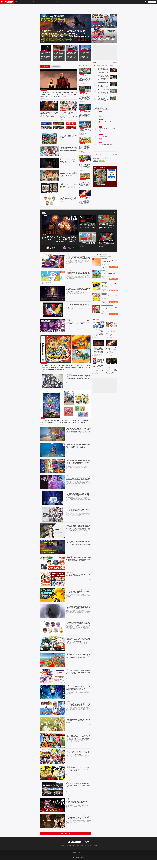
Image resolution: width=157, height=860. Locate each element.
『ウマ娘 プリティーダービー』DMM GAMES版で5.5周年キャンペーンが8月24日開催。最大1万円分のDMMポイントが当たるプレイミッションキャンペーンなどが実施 (68, 149)
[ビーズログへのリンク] (82, 852)
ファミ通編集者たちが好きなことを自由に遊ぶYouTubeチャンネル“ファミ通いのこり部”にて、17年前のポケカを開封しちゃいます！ (78, 772)
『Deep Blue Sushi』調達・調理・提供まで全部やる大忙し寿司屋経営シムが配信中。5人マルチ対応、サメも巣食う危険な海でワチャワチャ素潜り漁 (78, 446)
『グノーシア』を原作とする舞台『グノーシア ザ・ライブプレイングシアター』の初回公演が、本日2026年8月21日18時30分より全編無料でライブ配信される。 (78, 692)
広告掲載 (95, 845)
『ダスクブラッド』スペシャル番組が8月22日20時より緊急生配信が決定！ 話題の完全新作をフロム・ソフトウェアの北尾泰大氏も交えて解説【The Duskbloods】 (65, 34)
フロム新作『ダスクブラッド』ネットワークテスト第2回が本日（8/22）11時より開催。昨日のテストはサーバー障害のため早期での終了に (78, 290)
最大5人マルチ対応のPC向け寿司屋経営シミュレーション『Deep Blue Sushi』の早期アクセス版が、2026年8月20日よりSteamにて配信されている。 (78, 449)
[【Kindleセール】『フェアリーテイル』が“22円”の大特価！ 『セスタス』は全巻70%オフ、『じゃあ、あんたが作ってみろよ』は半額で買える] (111, 325)
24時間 (98, 65)
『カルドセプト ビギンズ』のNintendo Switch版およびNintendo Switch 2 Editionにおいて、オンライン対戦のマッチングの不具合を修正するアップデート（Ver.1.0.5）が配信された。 (78, 821)
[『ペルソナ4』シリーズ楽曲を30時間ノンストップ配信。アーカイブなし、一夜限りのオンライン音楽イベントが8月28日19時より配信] (52, 595)
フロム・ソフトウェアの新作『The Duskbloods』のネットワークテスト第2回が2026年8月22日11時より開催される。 (78, 293)
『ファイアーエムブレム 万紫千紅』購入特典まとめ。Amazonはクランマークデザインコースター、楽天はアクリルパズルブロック (97, 369)
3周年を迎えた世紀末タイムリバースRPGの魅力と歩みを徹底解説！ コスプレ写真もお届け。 (78, 720)
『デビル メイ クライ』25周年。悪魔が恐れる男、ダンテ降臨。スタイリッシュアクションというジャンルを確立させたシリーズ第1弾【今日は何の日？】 (58, 94)
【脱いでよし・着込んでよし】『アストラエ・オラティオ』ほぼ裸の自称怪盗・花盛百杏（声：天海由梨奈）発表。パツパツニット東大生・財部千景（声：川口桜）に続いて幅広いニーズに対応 (78, 527)
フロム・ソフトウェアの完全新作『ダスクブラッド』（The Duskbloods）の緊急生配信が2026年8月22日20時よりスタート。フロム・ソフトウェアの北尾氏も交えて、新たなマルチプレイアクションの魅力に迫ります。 (78, 546)
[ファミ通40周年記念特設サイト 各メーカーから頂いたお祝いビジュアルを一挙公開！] (52, 579)
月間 (106, 65)
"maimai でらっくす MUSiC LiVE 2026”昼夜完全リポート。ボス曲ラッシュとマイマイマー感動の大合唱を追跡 (78, 785)
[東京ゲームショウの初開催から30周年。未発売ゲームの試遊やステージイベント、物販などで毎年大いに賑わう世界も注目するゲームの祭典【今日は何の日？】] (52, 381)
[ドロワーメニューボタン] (2, 2)
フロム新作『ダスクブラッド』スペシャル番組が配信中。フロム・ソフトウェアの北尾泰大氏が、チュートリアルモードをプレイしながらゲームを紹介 (49, 114)
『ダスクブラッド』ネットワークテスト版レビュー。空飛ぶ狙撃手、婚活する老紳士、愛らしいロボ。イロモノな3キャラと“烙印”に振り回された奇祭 (97, 350)
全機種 (94, 158)
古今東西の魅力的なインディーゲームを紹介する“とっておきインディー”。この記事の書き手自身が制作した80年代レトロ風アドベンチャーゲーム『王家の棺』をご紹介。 (78, 277)
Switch (23, 1)
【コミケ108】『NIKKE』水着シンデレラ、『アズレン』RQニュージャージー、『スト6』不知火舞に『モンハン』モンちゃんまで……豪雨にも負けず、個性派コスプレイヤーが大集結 (68, 115)
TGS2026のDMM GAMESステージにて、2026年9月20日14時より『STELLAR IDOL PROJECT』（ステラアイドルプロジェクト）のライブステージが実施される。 (78, 325)
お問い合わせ (62, 845)
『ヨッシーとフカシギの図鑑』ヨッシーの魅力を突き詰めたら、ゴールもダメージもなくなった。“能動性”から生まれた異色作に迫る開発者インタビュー (84, 148)
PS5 (26, 1)
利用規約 (77, 845)
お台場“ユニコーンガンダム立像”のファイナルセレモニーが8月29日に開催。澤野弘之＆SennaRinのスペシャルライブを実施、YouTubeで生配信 (78, 801)
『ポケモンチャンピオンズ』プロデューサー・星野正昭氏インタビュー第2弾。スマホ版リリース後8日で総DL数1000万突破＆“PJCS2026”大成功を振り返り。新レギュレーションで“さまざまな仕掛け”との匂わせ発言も (71, 55)
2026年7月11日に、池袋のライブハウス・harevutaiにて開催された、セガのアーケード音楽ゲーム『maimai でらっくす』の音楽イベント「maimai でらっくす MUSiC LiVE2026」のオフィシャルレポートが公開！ (78, 788)
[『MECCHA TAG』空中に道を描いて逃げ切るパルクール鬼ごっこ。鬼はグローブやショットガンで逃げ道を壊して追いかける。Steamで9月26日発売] (52, 660)
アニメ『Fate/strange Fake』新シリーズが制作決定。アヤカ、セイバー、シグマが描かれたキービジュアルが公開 (106, 243)
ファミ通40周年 (70, 572)
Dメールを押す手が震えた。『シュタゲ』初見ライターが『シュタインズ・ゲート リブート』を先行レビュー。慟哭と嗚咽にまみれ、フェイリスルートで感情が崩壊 (85, 78)
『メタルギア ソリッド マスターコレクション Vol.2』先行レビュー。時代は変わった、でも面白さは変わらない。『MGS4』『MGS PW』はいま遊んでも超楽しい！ (111, 369)
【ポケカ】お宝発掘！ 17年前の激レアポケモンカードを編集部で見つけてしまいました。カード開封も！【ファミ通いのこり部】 (78, 769)
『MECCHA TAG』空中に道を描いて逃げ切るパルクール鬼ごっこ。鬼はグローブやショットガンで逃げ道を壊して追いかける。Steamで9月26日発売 (78, 656)
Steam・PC (95, 160)
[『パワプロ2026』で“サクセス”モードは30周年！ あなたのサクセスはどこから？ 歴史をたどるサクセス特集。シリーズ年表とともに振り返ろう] (85, 176)
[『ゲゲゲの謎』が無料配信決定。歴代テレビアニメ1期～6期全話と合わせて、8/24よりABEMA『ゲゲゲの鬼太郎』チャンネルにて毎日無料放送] (52, 611)
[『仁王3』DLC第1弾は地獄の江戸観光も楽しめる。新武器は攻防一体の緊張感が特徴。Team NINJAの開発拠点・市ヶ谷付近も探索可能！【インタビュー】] (85, 107)
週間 (103, 65)
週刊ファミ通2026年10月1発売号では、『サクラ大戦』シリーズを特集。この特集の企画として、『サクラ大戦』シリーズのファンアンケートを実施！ (78, 675)
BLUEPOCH (68, 722)
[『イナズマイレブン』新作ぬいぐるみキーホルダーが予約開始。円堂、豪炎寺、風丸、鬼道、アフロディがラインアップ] (49, 200)
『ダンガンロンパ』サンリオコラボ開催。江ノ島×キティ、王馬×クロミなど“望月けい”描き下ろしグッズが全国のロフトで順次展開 (78, 511)
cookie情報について (88, 845)
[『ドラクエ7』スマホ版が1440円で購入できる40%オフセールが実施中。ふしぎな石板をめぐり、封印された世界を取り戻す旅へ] (49, 138)
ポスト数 (111, 65)
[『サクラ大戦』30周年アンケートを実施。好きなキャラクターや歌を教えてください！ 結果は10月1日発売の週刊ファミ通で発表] (104, 35)
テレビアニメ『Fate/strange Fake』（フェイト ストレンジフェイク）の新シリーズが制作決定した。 (78, 309)
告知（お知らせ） (70, 733)
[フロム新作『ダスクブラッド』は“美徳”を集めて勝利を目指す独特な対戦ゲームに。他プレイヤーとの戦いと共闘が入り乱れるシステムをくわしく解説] (58, 48)
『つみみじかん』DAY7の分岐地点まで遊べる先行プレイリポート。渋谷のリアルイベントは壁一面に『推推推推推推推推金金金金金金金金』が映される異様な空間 (78, 478)
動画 (51, 1)
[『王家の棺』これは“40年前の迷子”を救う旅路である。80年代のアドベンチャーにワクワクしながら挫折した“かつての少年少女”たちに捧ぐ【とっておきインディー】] (87, 237)
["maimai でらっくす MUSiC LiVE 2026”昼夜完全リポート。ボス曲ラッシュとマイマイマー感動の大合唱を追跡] (52, 789)
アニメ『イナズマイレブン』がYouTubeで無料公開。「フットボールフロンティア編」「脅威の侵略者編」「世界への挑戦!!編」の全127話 (68, 174)
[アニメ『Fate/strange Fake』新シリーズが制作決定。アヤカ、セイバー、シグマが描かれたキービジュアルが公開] (106, 237)
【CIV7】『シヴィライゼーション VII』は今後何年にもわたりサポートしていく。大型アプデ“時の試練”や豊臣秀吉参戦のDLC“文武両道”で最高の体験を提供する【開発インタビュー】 (85, 96)
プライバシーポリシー (70, 845)
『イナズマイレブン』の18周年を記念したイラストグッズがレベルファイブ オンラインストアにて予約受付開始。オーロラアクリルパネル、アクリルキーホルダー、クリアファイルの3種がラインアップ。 (78, 261)
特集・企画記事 (56, 1)
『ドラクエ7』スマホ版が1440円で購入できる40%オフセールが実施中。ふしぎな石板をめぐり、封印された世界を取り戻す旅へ (68, 136)
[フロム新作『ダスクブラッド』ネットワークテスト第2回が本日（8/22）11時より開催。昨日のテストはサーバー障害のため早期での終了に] (52, 293)
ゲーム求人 (43, 1)
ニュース (47, 1)
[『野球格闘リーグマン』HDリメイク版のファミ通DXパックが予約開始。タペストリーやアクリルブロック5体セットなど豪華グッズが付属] (65, 404)
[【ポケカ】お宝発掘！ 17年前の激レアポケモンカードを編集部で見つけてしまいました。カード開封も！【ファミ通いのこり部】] (52, 773)
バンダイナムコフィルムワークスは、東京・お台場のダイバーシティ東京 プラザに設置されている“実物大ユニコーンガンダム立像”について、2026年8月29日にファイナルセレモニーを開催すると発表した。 (78, 805)
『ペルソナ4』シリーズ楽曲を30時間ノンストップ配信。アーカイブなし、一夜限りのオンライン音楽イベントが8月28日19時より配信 (78, 591)
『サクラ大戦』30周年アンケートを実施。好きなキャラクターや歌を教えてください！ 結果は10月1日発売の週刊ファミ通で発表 (104, 39)
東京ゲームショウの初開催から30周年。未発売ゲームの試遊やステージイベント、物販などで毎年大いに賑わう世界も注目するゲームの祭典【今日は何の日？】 (78, 377)
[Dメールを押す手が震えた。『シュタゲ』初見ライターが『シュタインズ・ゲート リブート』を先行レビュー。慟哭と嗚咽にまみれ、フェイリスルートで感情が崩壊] (85, 71)
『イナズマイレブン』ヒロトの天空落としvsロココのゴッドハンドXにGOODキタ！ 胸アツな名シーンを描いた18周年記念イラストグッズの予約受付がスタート (78, 257)
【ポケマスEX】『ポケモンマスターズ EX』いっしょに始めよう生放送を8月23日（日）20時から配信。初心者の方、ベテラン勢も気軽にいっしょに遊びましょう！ (78, 737)
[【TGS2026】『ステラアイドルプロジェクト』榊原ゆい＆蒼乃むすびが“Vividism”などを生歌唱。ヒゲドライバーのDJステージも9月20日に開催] (52, 326)
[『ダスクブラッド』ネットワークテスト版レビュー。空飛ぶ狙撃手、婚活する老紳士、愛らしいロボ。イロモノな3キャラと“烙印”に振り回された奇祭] (98, 343)
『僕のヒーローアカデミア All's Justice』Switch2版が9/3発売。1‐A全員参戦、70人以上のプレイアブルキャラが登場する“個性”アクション (78, 640)
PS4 (110, 158)
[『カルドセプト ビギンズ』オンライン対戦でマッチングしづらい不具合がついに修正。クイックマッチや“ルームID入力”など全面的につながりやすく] (52, 821)
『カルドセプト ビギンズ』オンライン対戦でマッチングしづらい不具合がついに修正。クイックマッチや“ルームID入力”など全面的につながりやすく (78, 817)
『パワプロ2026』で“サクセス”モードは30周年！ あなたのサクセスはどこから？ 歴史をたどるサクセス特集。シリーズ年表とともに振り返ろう (85, 183)
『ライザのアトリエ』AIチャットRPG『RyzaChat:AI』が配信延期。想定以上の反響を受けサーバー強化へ (85, 131)
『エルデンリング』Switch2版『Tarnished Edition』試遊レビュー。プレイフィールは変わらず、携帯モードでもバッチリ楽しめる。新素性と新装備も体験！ (84, 166)
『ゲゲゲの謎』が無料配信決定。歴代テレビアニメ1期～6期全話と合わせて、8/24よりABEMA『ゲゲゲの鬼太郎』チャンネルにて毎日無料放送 (78, 607)
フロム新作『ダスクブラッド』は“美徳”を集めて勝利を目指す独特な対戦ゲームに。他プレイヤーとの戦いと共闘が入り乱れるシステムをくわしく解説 (58, 55)
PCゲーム (29, 1)
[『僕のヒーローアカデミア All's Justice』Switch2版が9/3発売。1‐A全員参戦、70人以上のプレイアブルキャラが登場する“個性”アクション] (52, 643)
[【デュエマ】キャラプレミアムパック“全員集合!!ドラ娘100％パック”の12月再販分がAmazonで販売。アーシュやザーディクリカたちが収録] (52, 756)
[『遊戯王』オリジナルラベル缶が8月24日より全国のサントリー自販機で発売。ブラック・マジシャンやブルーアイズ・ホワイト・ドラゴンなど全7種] (49, 188)
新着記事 (56, 67)
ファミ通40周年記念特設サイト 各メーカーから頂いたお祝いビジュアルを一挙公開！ (78, 575)
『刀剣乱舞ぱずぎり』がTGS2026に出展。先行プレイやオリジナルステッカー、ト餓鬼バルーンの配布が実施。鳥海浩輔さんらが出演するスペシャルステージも (78, 624)
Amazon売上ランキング (99, 255)
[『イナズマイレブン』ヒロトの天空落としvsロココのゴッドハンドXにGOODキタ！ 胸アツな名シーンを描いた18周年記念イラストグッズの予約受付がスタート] (52, 261)
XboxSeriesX (101, 160)
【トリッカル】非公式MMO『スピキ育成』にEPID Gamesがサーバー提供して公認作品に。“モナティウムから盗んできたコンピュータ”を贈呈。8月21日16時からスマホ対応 (103, 91)
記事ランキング (97, 62)
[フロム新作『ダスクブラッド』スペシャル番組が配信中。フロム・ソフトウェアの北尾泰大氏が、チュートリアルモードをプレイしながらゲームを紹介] (49, 106)
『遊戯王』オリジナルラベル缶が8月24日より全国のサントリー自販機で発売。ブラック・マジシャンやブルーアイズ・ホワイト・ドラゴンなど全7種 (68, 186)
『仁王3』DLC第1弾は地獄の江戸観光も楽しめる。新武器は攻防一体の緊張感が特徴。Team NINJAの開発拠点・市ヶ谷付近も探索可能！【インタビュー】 (85, 114)
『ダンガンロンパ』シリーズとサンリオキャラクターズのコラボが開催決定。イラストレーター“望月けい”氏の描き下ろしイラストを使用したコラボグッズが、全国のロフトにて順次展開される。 (78, 514)
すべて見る (115, 62)
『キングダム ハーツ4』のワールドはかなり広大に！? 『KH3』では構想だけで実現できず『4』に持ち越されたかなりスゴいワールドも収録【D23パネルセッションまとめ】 (84, 200)
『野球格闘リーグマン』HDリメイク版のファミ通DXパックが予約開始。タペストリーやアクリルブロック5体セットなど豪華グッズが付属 (64, 421)
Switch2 (19, 1)
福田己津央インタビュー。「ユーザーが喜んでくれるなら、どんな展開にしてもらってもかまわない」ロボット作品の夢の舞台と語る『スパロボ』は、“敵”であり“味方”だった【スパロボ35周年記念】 (104, 24)
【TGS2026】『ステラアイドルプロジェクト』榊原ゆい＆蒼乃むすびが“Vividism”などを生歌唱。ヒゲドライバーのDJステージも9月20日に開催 (78, 322)
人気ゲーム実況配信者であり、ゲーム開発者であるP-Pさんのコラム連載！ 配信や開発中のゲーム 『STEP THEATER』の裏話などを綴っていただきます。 (78, 562)
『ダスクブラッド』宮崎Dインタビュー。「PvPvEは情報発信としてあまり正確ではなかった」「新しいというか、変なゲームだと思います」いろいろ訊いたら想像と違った (45, 55)
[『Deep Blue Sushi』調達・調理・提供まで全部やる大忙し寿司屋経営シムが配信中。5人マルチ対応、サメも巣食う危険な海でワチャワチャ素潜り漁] (52, 450)
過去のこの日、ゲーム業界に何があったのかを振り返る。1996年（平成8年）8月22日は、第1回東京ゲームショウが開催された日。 (78, 380)
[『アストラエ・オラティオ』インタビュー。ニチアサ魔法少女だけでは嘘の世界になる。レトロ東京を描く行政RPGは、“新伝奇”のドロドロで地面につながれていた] (85, 48)
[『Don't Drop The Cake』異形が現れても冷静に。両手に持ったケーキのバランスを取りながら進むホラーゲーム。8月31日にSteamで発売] (49, 163)
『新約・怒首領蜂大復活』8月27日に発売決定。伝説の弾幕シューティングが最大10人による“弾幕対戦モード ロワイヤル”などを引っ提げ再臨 (78, 462)
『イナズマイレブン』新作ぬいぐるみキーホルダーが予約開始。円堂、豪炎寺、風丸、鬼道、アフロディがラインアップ (68, 198)
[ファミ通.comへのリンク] (9, 2)
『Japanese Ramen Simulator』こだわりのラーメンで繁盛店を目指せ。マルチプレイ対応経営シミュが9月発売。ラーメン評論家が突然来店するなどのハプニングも (103, 84)
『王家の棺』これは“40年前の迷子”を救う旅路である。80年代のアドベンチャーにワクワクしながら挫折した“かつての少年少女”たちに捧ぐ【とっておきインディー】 (87, 243)
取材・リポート (63, 110)
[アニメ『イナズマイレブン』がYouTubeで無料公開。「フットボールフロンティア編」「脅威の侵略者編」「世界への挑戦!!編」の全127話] (49, 175)
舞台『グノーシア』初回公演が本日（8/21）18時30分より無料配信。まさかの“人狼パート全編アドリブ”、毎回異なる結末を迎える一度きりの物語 (78, 688)
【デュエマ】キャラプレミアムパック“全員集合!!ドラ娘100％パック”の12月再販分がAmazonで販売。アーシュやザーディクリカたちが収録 (78, 753)
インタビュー (95, 21)
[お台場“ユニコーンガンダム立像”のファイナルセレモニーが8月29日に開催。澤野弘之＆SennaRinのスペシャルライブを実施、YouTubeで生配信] (52, 805)
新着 (16, 1)
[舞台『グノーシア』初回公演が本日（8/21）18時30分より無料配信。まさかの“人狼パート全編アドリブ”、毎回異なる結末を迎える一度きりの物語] (52, 692)
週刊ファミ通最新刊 (99, 167)
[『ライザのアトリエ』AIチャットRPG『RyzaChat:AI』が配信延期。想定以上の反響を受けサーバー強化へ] (85, 124)
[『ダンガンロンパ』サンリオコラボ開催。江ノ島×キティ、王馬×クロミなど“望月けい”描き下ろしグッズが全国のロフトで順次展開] (52, 514)
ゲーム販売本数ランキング (100, 108)
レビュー (56, 50)
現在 (94, 65)
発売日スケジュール (36, 1)
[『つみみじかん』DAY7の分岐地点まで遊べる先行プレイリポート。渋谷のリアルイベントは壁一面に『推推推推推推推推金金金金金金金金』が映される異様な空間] (52, 482)
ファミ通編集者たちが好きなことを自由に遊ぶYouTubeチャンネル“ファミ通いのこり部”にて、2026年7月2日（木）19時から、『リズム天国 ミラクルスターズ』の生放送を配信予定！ (78, 740)
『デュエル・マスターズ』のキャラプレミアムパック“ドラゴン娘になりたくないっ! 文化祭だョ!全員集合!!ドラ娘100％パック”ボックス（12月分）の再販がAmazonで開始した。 (78, 756)
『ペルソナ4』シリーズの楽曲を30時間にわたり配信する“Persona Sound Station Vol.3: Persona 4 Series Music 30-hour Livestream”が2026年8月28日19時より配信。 (78, 595)
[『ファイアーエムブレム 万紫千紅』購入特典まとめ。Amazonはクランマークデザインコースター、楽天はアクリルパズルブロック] (98, 361)
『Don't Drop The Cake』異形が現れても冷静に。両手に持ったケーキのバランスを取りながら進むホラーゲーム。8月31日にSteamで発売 (68, 161)
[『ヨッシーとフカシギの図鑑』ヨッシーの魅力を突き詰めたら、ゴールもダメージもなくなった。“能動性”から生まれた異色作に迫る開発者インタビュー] (85, 140)
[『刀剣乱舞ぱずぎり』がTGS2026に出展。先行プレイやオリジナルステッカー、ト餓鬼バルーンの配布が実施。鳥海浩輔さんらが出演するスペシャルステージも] (52, 627)
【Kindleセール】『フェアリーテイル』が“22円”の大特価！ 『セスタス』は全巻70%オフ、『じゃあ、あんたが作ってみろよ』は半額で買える (111, 332)
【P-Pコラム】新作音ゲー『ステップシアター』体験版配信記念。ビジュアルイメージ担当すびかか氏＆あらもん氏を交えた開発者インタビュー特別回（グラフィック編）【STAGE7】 (78, 559)
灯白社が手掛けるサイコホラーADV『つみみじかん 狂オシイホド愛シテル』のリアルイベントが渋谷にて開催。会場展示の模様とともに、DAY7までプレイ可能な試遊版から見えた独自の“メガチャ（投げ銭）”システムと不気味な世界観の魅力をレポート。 (78, 482)
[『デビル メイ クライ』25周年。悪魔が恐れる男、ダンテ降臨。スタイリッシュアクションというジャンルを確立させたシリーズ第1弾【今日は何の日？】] (58, 79)
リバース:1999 (70, 717)
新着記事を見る (65, 833)
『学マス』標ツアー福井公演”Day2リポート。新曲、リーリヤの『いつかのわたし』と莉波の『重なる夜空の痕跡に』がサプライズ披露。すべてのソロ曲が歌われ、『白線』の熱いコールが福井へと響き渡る (78, 494)
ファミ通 (67, 577)
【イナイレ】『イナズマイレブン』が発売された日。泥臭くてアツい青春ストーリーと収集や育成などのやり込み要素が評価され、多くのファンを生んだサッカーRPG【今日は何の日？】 (65, 367)
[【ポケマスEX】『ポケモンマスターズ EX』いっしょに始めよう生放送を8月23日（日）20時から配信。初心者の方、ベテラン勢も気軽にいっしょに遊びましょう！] (52, 740)
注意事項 (82, 845)
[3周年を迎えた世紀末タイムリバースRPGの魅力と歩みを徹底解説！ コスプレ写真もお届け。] (52, 724)
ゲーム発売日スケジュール (100, 154)
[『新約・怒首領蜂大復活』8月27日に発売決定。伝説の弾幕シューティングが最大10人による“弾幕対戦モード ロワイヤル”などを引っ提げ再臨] (52, 466)
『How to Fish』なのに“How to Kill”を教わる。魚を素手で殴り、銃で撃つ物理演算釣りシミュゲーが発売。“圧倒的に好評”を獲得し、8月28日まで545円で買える (78, 430)
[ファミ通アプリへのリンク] (74, 852)
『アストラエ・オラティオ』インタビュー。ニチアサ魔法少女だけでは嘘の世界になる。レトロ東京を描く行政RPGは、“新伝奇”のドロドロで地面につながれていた (85, 55)
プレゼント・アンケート (97, 36)
